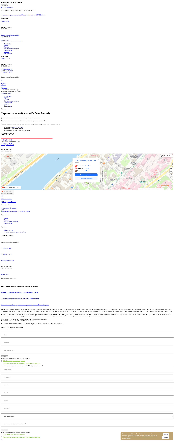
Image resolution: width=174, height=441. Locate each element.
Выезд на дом (8, 230)
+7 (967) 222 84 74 (6, 143)
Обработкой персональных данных (14, 361)
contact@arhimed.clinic (7, 145)
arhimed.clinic (5, 274)
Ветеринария (8, 53)
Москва (3, 21)
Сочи (7, 21)
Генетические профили (11, 48)
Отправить (4, 356)
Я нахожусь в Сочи (7, 7)
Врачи (6, 45)
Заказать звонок (6, 93)
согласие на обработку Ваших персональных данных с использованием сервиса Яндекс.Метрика (139, 437)
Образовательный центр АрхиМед (15, 232)
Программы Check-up (11, 221)
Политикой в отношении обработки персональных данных (21, 363)
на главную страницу (16, 127)
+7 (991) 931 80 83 (6, 248)
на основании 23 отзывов (8, 208)
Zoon (2, 209)
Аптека (6, 52)
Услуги (6, 47)
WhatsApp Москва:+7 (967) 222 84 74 (7, 71)
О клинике (7, 44)
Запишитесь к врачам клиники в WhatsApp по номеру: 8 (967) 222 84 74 (23, 15)
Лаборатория (8, 50)
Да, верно (4, 5)
